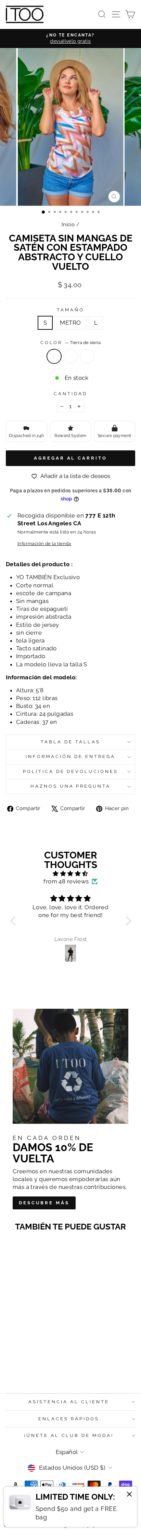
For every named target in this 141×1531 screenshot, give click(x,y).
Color (70, 342)
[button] (14, 921)
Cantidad (70, 393)
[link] (70, 1507)
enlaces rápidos (68, 1418)
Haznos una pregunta (70, 786)
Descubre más (44, 1202)
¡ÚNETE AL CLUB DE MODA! (69, 1435)
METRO (70, 322)
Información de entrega (70, 756)
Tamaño (70, 309)
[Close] (129, 1495)
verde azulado (87, 356)
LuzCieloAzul (70, 356)
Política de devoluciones (70, 771)
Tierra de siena (54, 356)
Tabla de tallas (70, 741)
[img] (70, 874)
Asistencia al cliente (68, 1401)
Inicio (68, 224)
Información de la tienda (44, 543)
